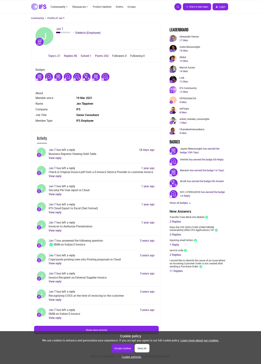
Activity (42, 138)
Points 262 (102, 56)
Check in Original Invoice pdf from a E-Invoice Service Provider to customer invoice (101, 172)
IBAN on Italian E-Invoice (67, 244)
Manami (184, 170)
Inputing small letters (181, 240)
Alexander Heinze (189, 36)
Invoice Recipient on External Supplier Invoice (78, 277)
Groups (131, 6)
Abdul (183, 57)
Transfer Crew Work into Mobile (187, 217)
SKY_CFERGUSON (190, 192)
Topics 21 (54, 56)
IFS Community (188, 88)
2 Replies (175, 221)
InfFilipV (184, 108)
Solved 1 (86, 56)
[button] (197, 6)
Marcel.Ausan (187, 67)
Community (37, 18)
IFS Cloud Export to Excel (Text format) (73, 208)
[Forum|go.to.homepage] (38, 6)
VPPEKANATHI (188, 98)
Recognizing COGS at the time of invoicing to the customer (86, 296)
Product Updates (102, 6)
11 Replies (176, 271)
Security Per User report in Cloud (69, 190)
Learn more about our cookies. (200, 340)
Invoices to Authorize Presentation (70, 226)
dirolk (183, 181)
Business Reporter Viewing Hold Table (72, 154)
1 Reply (174, 245)
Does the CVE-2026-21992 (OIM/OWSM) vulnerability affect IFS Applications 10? (192, 228)
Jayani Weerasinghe (191, 148)
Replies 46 (71, 56)
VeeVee (184, 159)
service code (176, 250)
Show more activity (96, 330)
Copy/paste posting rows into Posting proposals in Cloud (85, 259)
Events (119, 6)
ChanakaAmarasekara (192, 129)
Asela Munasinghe (190, 46)
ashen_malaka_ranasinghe (194, 119)
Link (182, 77)
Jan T (59, 29)
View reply (55, 158)
